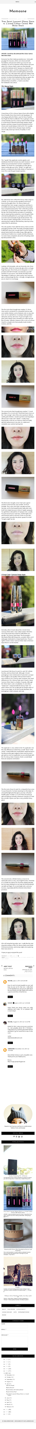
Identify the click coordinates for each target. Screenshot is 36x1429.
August (9, 1381)
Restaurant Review (23, 1312)
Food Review (11, 1309)
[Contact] (22, 1136)
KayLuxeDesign (28, 1421)
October (9, 1377)
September (10, 1379)
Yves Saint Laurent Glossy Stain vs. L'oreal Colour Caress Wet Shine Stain (18, 1212)
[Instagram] (16, 1136)
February (9, 1406)
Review (29, 957)
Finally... (18, 1287)
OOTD (15, 1312)
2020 (6, 1359)
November (9, 1375)
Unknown (11, 1049)
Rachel (10, 981)
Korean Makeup (21, 1309)
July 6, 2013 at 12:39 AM (22, 1003)
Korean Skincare (7, 1312)
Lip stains (23, 957)
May (8, 1400)
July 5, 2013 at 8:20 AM (20, 981)
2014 (6, 1371)
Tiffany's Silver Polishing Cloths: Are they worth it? (18, 1296)
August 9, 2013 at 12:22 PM (21, 1022)
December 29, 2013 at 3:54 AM (18, 1049)
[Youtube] (19, 1136)
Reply (10, 997)
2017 (6, 1364)
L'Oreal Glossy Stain (15, 957)
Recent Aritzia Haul (11, 1391)
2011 (6, 1412)
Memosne (18, 11)
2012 (6, 1409)
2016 (6, 1366)
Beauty (7, 957)
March (8, 1404)
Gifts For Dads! (10, 1385)
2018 (6, 1362)
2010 (6, 1414)
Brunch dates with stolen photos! (14, 1389)
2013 (6, 1373)
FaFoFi (10, 1003)
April (8, 1402)
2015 (6, 1369)
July (8, 1383)
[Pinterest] (14, 1136)
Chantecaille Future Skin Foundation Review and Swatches (18, 1250)
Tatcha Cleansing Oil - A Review (18, 1176)
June (8, 1398)
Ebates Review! (10, 1387)
